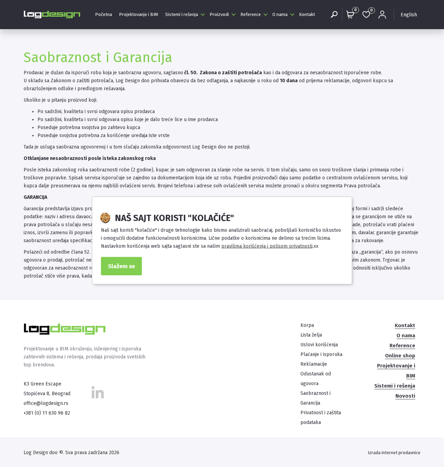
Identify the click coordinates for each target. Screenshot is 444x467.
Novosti (405, 396)
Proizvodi (219, 14)
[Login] (382, 14)
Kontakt (307, 14)
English (409, 15)
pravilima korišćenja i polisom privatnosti (267, 246)
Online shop (400, 356)
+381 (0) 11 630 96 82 (47, 413)
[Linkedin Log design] (98, 394)
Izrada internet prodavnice (394, 452)
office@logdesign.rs (46, 403)
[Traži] (334, 14)
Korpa (307, 325)
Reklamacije (313, 364)
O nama (280, 14)
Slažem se (121, 266)
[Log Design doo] (52, 14)
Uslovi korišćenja (319, 345)
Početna (103, 14)
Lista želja (311, 335)
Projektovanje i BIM (138, 14)
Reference (250, 14)
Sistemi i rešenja (181, 14)
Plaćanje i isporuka (321, 354)
